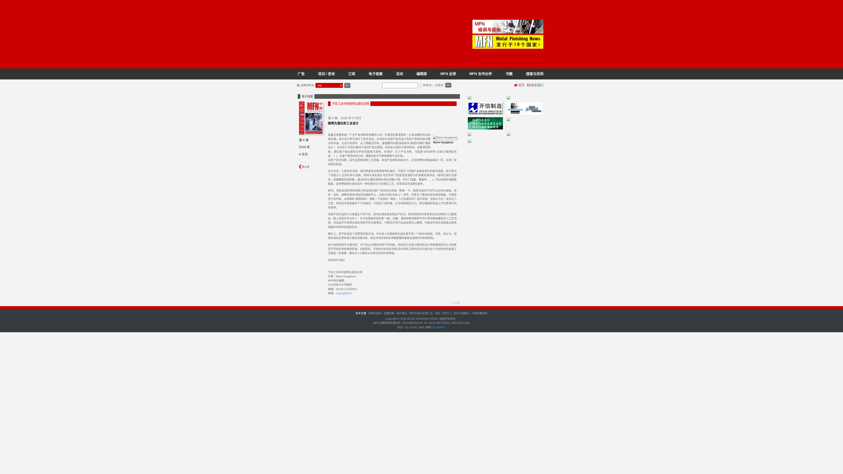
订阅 (351, 74)
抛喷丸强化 (375, 313)
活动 (399, 74)
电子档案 (376, 74)
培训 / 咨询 (326, 74)
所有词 (427, 85)
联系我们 (536, 85)
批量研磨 (389, 313)
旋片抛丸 (401, 313)
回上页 (305, 167)
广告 (301, 74)
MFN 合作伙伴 (480, 74)
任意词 (439, 85)
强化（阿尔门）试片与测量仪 (452, 313)
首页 (520, 85)
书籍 (509, 74)
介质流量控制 (479, 313)
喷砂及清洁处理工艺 (421, 313)
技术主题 (361, 313)
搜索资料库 (307, 85)
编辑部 (421, 74)
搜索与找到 (535, 74)
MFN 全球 (448, 74)
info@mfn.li (439, 327)
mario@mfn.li (344, 293)
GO (347, 85)
